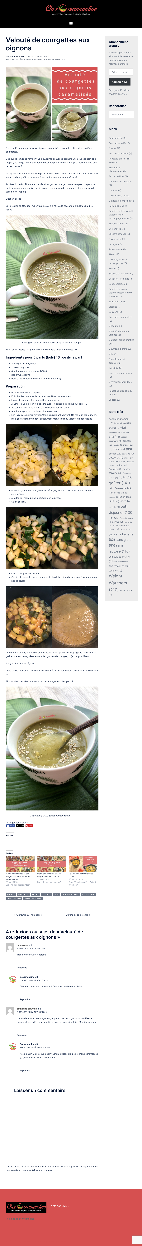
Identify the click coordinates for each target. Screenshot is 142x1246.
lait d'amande (120, 488)
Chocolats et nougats (120, 181)
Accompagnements (119, 218)
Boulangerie (115, 228)
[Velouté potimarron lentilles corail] (83, 864)
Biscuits (113, 306)
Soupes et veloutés (54, 59)
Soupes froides (117, 283)
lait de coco (117, 493)
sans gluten (88, 895)
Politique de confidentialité (20, 1218)
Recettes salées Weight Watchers (24, 59)
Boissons (113, 311)
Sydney (64, 1241)
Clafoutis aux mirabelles (29, 914)
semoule (116, 556)
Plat (56, 895)
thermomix (120, 566)
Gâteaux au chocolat (120, 200)
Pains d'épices (116, 205)
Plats (111, 254)
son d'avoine (121, 562)
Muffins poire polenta (76, 914)
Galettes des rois (118, 195)
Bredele (113, 162)
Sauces (112, 399)
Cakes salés (115, 239)
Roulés (112, 268)
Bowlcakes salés (117, 143)
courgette (23, 895)
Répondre (22, 967)
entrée (35, 895)
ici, (56, 670)
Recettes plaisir (117, 158)
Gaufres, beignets (118, 348)
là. (7, 674)
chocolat (122, 449)
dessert (116, 457)
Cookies (113, 190)
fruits (125, 477)
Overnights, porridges (120, 382)
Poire (123, 518)
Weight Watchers (33, 898)
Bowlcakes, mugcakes (120, 317)
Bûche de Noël (116, 176)
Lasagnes (114, 244)
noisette (114, 507)
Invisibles (113, 367)
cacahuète (114, 433)
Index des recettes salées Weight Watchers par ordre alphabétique (18, 876)
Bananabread (116, 138)
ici (71, 681)
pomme (117, 522)
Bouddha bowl (116, 223)
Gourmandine (17, 57)
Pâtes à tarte (115, 249)
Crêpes (112, 148)
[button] (29, 455)
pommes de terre (70, 895)
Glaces (112, 354)
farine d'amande (118, 462)
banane (117, 427)
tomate (115, 570)
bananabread (122, 423)
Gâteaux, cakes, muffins (121, 339)
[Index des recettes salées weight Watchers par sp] (51, 864)
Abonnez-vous (119, 81)
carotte (118, 445)
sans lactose (14, 898)
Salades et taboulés (119, 273)
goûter (119, 483)
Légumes (47, 895)
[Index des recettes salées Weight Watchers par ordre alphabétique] (20, 864)
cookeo (10, 895)
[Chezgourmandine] (71, 10)
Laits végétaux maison (120, 373)
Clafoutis (113, 326)
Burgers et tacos (117, 233)
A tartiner (114, 296)
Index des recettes (118, 153)
